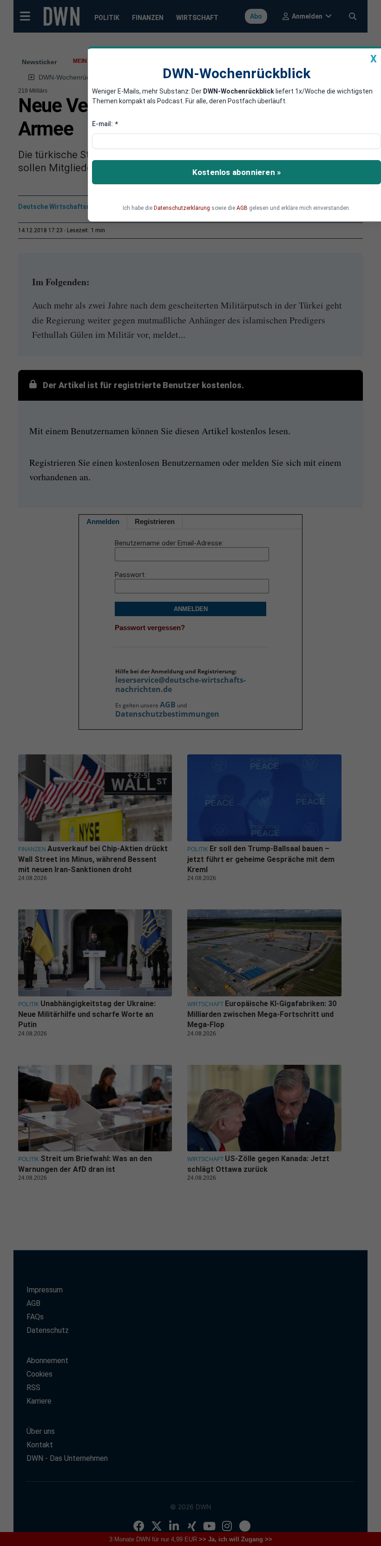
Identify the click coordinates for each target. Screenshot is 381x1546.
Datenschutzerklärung (182, 208)
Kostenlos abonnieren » (236, 172)
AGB (242, 208)
